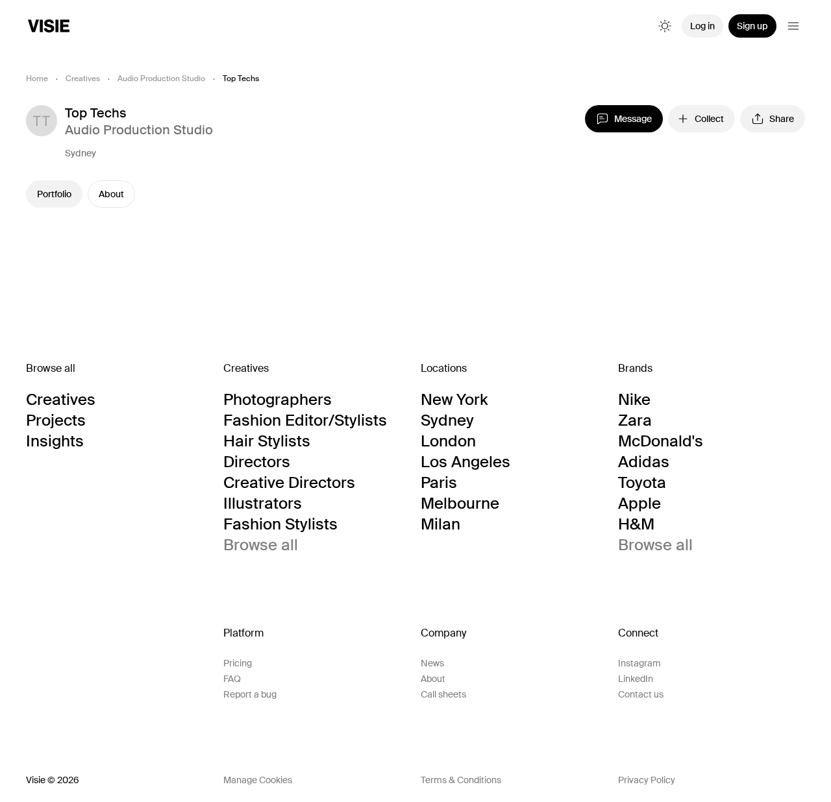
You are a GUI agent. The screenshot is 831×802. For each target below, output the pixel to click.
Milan (440, 524)
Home (37, 78)
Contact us (641, 694)
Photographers (277, 399)
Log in (702, 26)
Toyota (642, 483)
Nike (634, 399)
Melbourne (460, 503)
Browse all (260, 545)
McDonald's (660, 441)
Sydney (80, 153)
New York (454, 399)
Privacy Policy (646, 780)
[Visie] (48, 25)
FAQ (232, 679)
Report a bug (250, 694)
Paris (439, 483)
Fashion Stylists (280, 524)
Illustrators (262, 503)
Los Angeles (465, 462)
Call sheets (443, 694)
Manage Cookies (257, 780)
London (448, 441)
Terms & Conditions (461, 780)
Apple (639, 503)
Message (633, 119)
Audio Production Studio (161, 78)
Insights (55, 441)
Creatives (83, 78)
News (432, 663)
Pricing (237, 663)
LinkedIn (635, 679)
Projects (56, 420)
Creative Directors (289, 483)
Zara (635, 420)
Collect (709, 119)
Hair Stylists (266, 441)
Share (781, 119)
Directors (256, 462)
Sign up (752, 26)
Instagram (639, 663)
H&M (636, 524)
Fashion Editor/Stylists (305, 420)
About (111, 194)
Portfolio (54, 194)
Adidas (643, 462)
